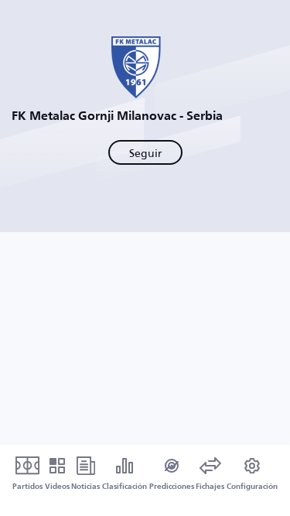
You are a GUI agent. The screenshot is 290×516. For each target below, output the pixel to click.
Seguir (145, 152)
